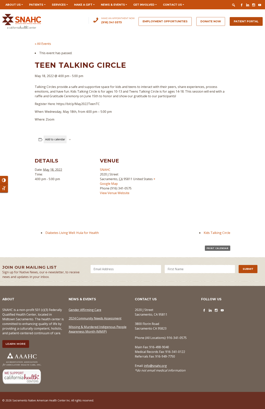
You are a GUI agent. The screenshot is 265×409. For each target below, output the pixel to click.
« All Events (43, 44)
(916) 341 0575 (111, 22)
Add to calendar (55, 139)
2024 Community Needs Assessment (95, 318)
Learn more (16, 343)
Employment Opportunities (165, 21)
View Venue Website (114, 193)
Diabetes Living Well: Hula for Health (72, 233)
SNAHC (105, 170)
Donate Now (210, 21)
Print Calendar (218, 248)
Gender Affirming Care (85, 310)
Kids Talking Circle (217, 233)
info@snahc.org (155, 366)
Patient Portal (246, 21)
